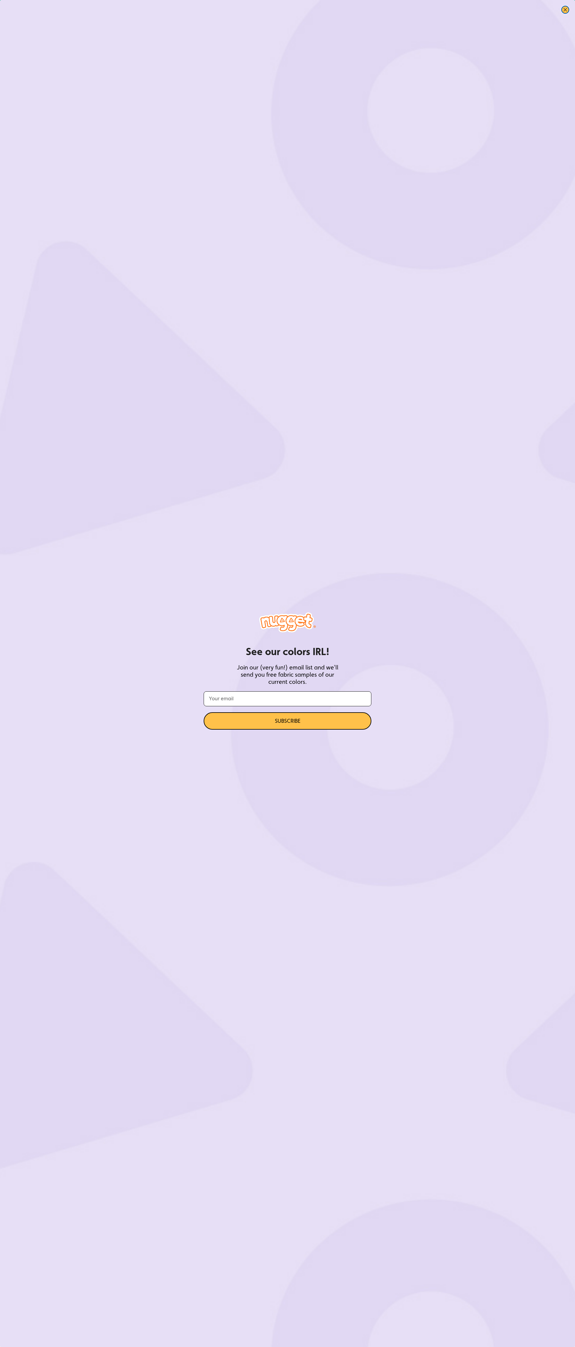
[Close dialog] (565, 9)
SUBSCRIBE (287, 721)
